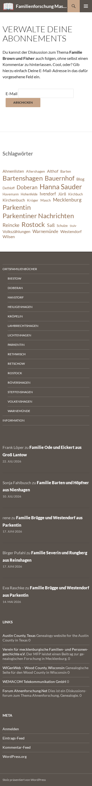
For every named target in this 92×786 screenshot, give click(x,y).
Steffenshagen (20, 392)
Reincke (11, 225)
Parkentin (17, 207)
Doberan (27, 187)
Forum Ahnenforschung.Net (25, 691)
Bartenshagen (23, 178)
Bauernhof (59, 178)
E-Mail (11, 93)
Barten (65, 171)
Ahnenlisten (13, 171)
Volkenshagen (20, 401)
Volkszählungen (16, 231)
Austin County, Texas (19, 635)
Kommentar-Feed (17, 747)
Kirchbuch (75, 194)
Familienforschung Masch (41, 6)
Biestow (14, 278)
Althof (52, 171)
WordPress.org (15, 756)
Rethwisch (17, 354)
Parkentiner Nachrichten (38, 216)
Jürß (62, 194)
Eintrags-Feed (14, 738)
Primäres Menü (86, 6)
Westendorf (71, 231)
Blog (80, 179)
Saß (51, 225)
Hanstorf (16, 297)
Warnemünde (45, 231)
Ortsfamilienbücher (20, 269)
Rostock (33, 224)
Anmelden (11, 729)
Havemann (11, 194)
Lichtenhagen (19, 335)
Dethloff (9, 188)
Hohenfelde (29, 194)
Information (14, 420)
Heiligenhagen (20, 307)
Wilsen (9, 236)
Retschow (16, 364)
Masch (45, 200)
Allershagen (35, 171)
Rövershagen (19, 382)
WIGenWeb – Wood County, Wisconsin (34, 668)
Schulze (62, 226)
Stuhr (73, 225)
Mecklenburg (67, 200)
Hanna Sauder (61, 187)
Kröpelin (15, 316)
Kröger (32, 200)
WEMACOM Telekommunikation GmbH (34, 681)
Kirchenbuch (14, 200)
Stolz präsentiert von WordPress (24, 780)
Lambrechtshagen (23, 326)
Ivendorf (48, 193)
